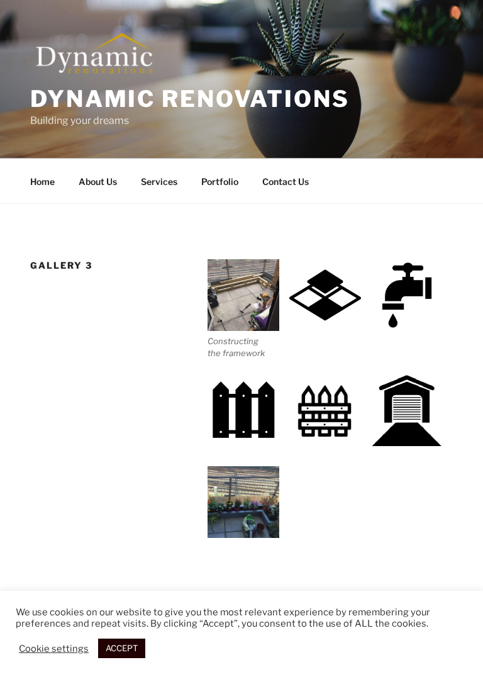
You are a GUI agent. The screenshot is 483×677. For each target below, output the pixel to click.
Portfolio (219, 181)
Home (42, 181)
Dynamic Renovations (190, 99)
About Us (98, 181)
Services (159, 181)
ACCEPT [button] (122, 648)
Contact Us (285, 181)
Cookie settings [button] (54, 648)
